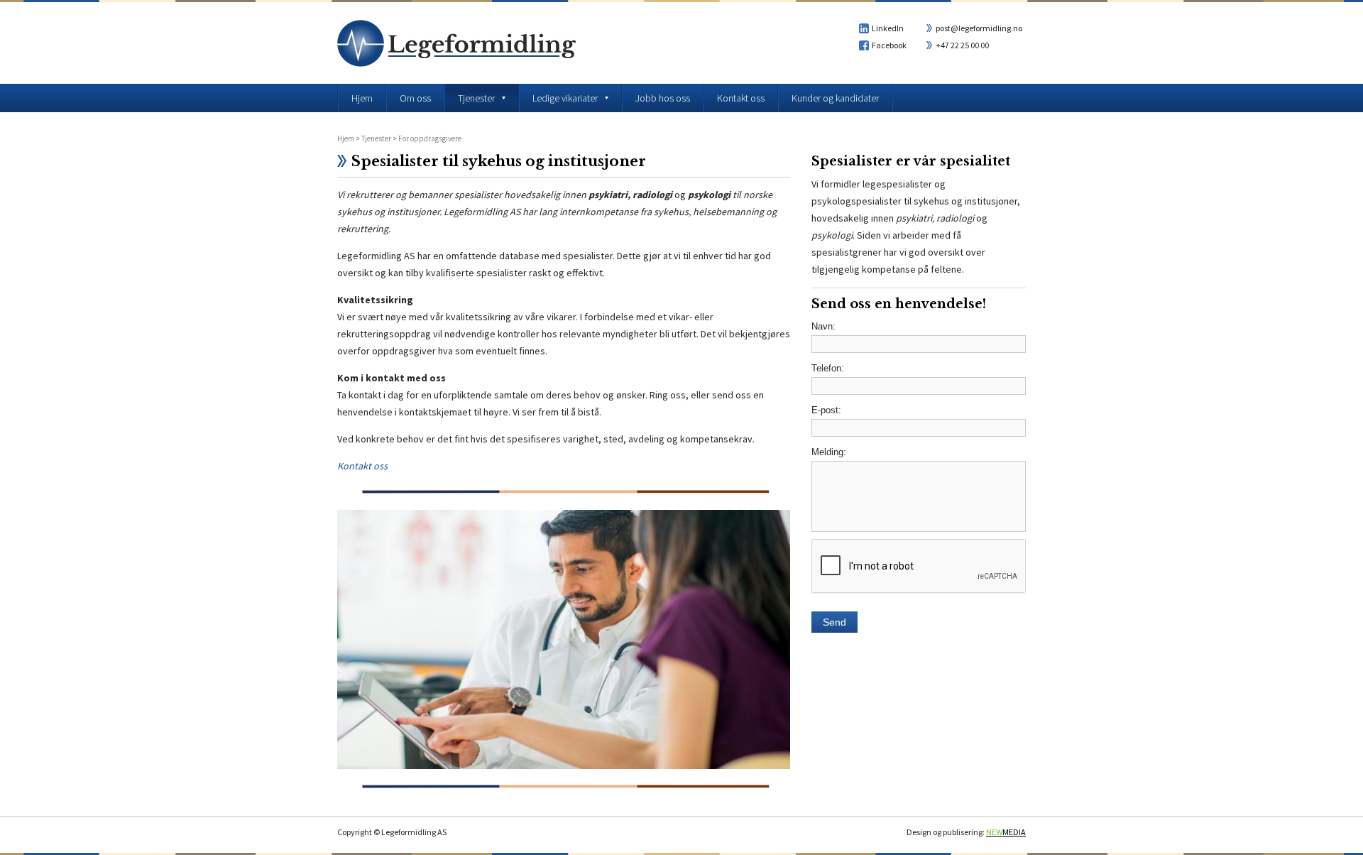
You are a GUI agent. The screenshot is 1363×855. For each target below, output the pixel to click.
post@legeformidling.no (979, 28)
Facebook (889, 45)
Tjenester (376, 138)
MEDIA (1006, 832)
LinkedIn (888, 28)
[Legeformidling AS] (456, 63)
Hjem (345, 138)
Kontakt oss (362, 465)
